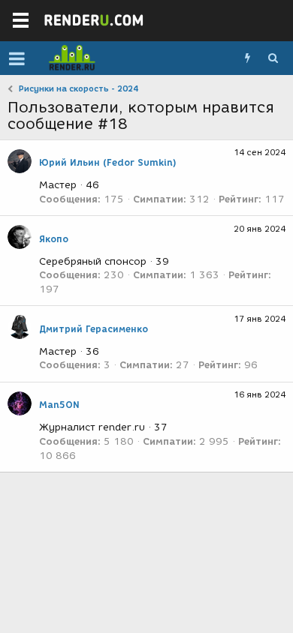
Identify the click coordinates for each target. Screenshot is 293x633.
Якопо (53, 238)
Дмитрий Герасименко (93, 328)
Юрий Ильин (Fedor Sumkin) (108, 162)
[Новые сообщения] (247, 58)
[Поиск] (272, 58)
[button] (17, 59)
